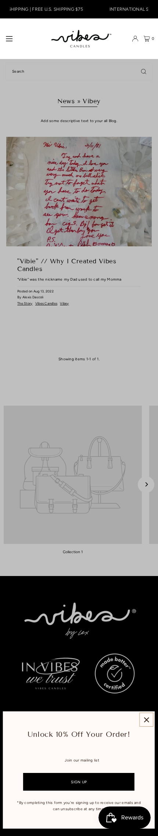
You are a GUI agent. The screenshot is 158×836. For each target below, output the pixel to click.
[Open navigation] (21, 38)
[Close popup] (146, 719)
